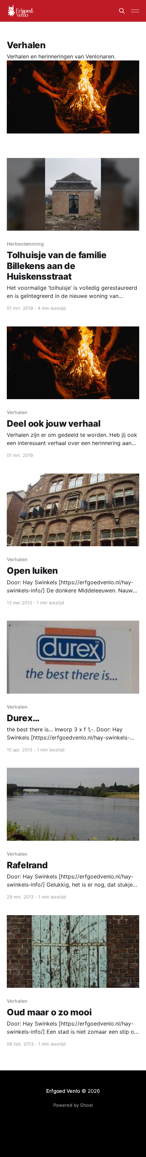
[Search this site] (121, 10)
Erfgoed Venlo (63, 1091)
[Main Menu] (135, 11)
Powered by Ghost (73, 1105)
